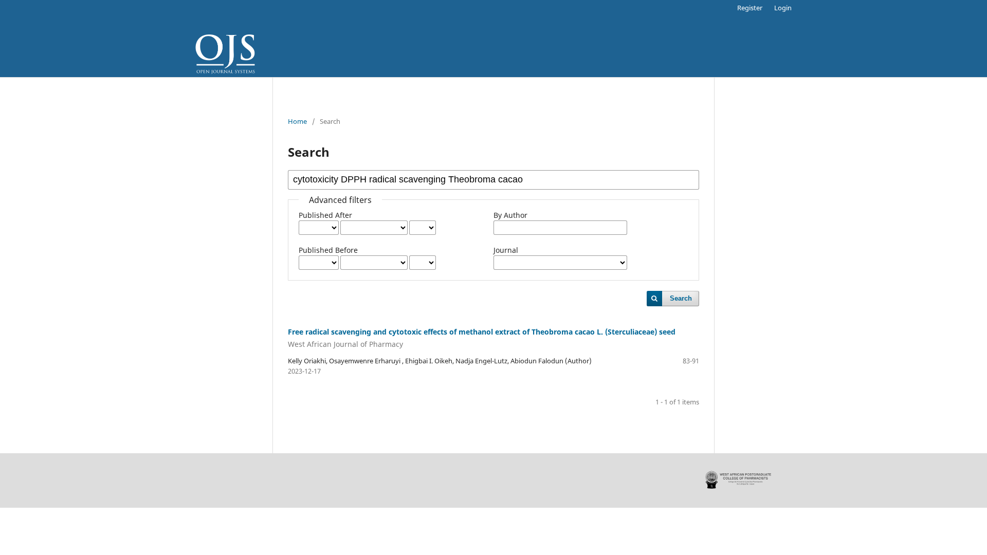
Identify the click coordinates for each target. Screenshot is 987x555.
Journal (506, 250)
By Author (510, 215)
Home (297, 121)
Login (783, 7)
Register (749, 7)
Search (681, 298)
